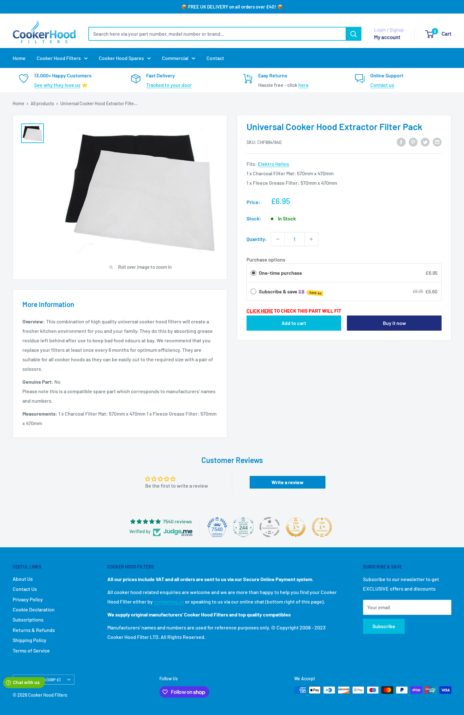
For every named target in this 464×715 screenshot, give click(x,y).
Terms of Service (31, 650)
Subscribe (383, 626)
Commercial (175, 58)
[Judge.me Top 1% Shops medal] (296, 527)
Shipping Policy (29, 640)
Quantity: (257, 239)
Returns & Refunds (34, 630)
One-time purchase (280, 273)
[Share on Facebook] (401, 142)
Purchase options (266, 259)
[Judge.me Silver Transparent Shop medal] (269, 527)
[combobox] (217, 34)
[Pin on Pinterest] (413, 142)
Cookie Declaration (34, 609)
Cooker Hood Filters (59, 58)
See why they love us (57, 85)
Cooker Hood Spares (121, 58)
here (303, 85)
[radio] (253, 273)
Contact (215, 58)
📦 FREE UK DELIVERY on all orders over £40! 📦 (232, 6)
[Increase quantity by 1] (311, 239)
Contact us (382, 85)
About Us (23, 579)
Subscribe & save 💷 (290, 291)
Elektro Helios (273, 164)
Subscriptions (28, 619)
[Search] (353, 34)
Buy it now (394, 323)
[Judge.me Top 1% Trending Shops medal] (322, 527)
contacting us (169, 601)
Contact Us (25, 589)
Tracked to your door (169, 85)
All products (42, 103)
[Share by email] (437, 142)
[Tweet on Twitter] (425, 142)
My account (387, 37)
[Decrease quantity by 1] (277, 239)
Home (19, 58)
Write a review (287, 482)
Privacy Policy (28, 599)
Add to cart (294, 323)
